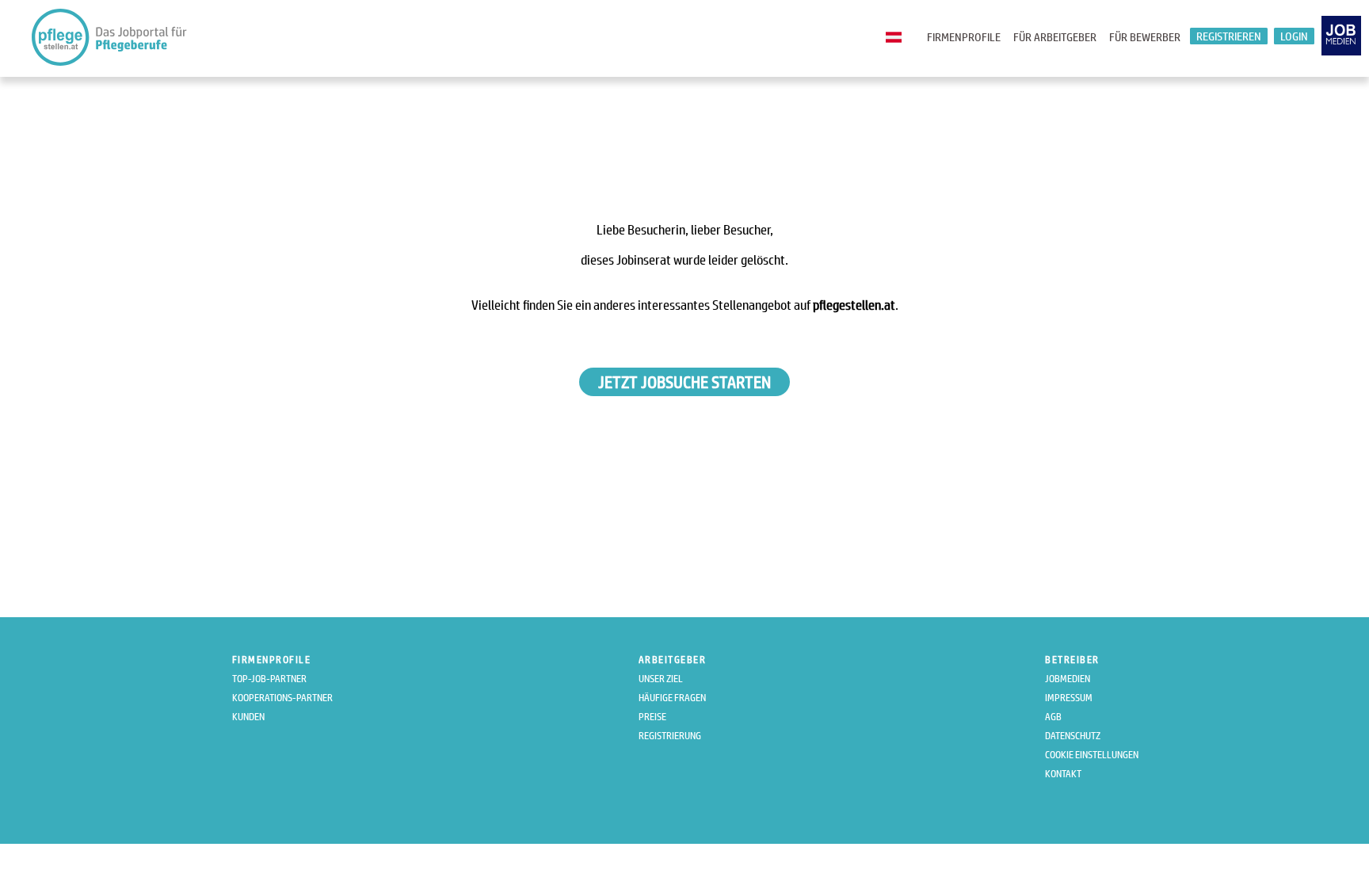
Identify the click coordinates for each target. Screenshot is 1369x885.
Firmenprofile (964, 37)
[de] (897, 38)
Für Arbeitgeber (1054, 37)
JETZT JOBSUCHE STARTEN (684, 381)
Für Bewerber (1144, 37)
